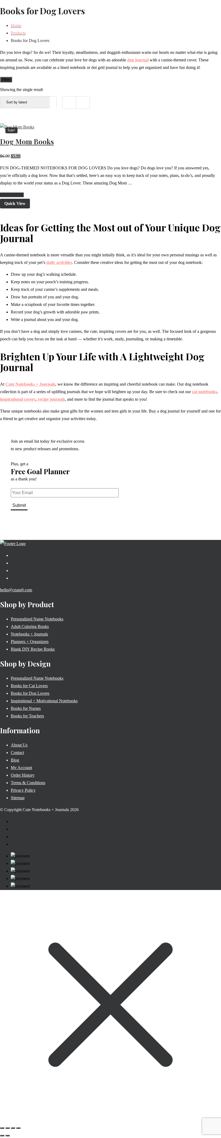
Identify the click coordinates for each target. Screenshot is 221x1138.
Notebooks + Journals (29, 634)
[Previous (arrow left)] (2, 1135)
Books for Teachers (27, 716)
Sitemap (18, 797)
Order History (22, 775)
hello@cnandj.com (16, 590)
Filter (6, 80)
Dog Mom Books (27, 141)
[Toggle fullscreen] (7, 1128)
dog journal (138, 60)
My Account (21, 767)
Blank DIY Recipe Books (33, 649)
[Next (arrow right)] (7, 1135)
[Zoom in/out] (2, 1128)
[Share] (13, 1128)
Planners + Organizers (30, 641)
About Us (19, 745)
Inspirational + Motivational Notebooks (44, 701)
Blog (15, 760)
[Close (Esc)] (18, 1128)
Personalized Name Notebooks (37, 619)
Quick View (15, 203)
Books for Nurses (26, 708)
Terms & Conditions (28, 782)
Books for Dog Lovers (30, 693)
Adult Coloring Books (30, 626)
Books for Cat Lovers (29, 685)
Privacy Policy (23, 790)
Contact (17, 752)
